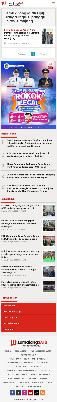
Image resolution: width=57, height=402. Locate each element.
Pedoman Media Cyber (40, 351)
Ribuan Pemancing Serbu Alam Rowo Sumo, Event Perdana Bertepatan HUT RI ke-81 (28, 165)
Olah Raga (15, 359)
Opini (49, 382)
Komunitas (23, 382)
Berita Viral (9, 305)
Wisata (32, 378)
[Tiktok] (36, 392)
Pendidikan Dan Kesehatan (20, 370)
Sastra (19, 386)
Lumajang (8, 329)
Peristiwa (21, 366)
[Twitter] (18, 392)
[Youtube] (30, 392)
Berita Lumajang (11, 323)
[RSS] (42, 392)
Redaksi (7, 351)
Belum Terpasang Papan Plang (19, 30)
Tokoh (31, 374)
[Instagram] (24, 392)
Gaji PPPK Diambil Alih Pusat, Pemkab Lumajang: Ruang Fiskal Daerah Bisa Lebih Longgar (31, 176)
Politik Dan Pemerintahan (20, 362)
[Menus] (54, 3)
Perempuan (8, 382)
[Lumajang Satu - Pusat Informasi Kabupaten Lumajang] (12, 3)
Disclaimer (20, 351)
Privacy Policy (28, 355)
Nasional (43, 374)
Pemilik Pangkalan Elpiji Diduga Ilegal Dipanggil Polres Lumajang (21, 35)
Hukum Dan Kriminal (34, 359)
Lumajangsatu (10, 317)
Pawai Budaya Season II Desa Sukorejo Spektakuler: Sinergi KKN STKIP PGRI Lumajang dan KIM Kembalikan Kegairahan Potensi (30, 188)
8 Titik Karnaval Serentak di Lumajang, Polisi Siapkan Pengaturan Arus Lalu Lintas (29, 155)
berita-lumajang (12, 311)
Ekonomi (34, 366)
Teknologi (42, 370)
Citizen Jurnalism (16, 374)
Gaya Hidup (42, 362)
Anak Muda (37, 382)
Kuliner (43, 378)
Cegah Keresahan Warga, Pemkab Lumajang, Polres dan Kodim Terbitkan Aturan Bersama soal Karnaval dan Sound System (29, 143)
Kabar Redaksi (33, 386)
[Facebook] (12, 392)
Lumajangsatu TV (16, 378)
